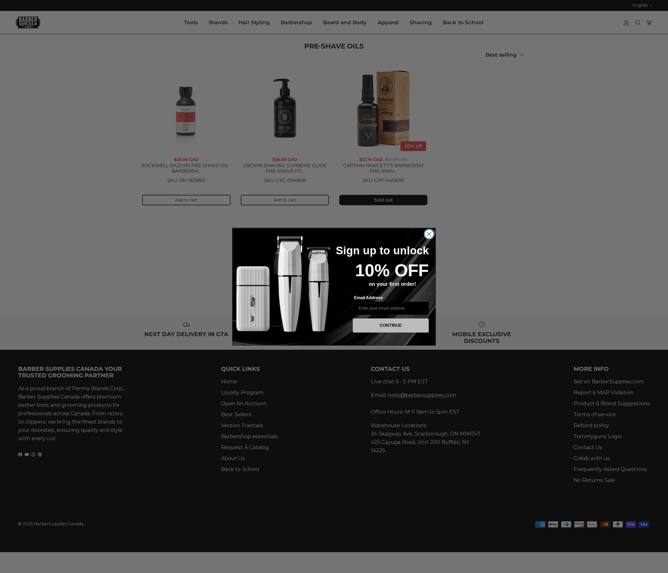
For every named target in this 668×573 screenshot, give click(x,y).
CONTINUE (391, 325)
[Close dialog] (429, 234)
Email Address (368, 297)
